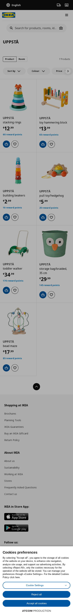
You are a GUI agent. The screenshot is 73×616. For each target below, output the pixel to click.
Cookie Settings (35, 585)
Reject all (36, 594)
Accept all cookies (37, 603)
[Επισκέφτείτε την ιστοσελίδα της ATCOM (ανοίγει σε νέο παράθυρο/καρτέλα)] (36, 611)
